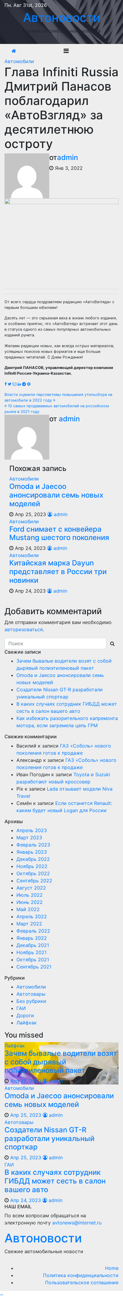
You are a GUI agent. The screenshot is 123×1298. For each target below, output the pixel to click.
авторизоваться (23, 629)
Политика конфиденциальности (81, 1275)
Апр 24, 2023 (25, 1200)
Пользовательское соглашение (82, 1282)
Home (112, 1268)
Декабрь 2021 (32, 945)
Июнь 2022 (29, 902)
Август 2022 (31, 888)
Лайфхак (26, 1023)
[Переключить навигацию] (66, 50)
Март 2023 (29, 838)
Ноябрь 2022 (31, 866)
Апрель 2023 (31, 830)
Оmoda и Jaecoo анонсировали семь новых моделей (56, 495)
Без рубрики (31, 1001)
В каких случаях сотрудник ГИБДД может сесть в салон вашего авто (55, 1181)
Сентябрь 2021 (33, 967)
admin (67, 157)
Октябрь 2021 (32, 960)
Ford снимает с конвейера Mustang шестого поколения (59, 533)
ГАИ (21, 1008)
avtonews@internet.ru (77, 1223)
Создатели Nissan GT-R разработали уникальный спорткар (49, 1138)
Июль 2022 (29, 895)
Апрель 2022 (31, 916)
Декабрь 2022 (33, 859)
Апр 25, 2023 (25, 1081)
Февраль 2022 (33, 931)
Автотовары (30, 994)
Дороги (25, 1015)
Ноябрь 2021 (31, 952)
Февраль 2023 (33, 845)
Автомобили (19, 61)
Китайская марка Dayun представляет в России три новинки (58, 572)
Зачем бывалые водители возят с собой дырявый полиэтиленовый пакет (60, 1062)
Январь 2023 (31, 852)
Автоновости (61, 17)
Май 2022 (28, 909)
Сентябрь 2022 (34, 881)
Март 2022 (29, 924)
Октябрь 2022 (33, 873)
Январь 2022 (31, 938)
